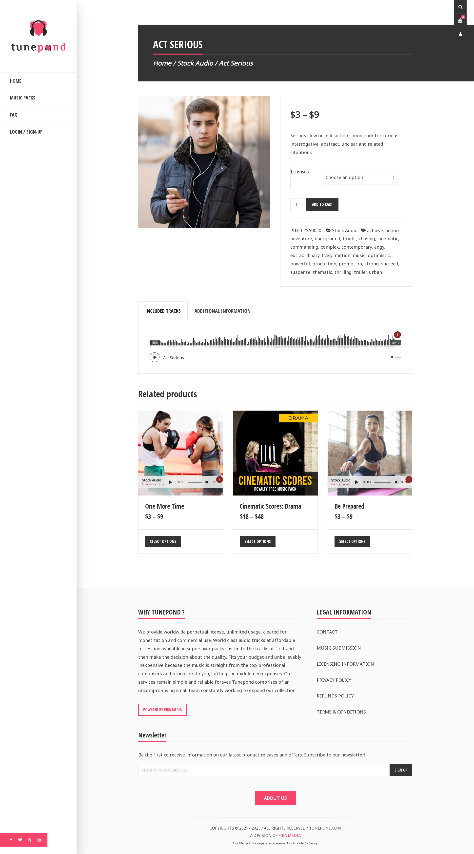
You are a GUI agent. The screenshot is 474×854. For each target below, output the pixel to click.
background (327, 238)
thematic (322, 272)
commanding (304, 247)
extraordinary (304, 255)
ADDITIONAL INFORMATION (223, 310)
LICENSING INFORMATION (345, 664)
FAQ (14, 114)
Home (162, 63)
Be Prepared (340, 484)
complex (330, 247)
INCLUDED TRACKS (163, 310)
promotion (350, 264)
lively (327, 255)
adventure (301, 238)
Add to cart (322, 204)
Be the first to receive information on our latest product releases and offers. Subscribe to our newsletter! (251, 755)
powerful (300, 264)
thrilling (343, 272)
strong (371, 264)
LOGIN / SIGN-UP (26, 131)
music (359, 255)
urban (375, 272)
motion (342, 255)
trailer (360, 272)
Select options (163, 541)
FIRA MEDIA (289, 835)
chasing (367, 238)
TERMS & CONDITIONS (341, 712)
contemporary (356, 247)
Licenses (300, 172)
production (324, 264)
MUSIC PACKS (22, 97)
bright (349, 238)
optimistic (379, 255)
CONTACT (327, 632)
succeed (389, 264)
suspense (300, 272)
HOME (15, 81)
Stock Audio (195, 63)
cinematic (387, 238)
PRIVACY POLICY (334, 680)
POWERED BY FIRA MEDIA (162, 709)
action (392, 230)
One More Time (153, 484)
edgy (379, 247)
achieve (375, 230)
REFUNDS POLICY (335, 696)
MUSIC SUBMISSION (339, 648)
